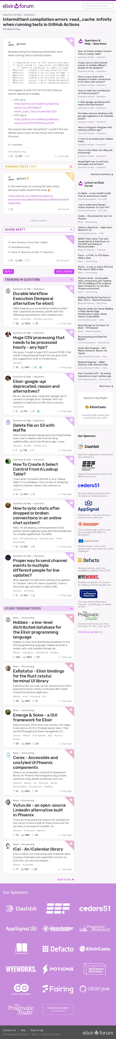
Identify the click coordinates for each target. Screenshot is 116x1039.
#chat (59, 538)
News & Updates (93, 331)
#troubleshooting (11, 29)
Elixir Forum (105, 386)
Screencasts (105, 379)
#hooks (54, 783)
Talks (101, 233)
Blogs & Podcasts (86, 250)
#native (58, 735)
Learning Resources (87, 233)
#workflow (26, 319)
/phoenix (17, 363)
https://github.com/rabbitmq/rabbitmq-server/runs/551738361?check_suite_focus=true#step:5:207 (37, 107)
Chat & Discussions (87, 199)
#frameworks (39, 735)
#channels (29, 591)
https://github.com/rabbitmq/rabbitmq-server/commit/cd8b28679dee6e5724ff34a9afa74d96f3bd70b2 (38, 200)
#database (28, 652)
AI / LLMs (102, 199)
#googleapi (18, 407)
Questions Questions (101, 174)
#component (35, 786)
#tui (44, 696)
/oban (16, 319)
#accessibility (20, 786)
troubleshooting (21, 247)
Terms (35, 1034)
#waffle (27, 446)
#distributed (42, 652)
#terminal (35, 696)
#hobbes (54, 652)
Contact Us (9, 1030)
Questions (29, 14)
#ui (35, 783)
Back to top (64, 879)
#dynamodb (19, 542)
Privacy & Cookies (50, 1034)
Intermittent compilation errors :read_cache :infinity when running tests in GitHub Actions (57, 22)
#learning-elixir (46, 538)
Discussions (104, 343)
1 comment (17, 144)
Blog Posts (102, 303)
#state (16, 739)
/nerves (17, 735)
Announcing (28, 617)
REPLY (8, 271)
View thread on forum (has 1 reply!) (29, 242)
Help (23, 1030)
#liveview (43, 783)
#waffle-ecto (40, 446)
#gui (50, 735)
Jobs (105, 357)
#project (41, 830)
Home (14, 252)
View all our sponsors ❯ (90, 632)
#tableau (48, 786)
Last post (64, 260)
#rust (25, 696)
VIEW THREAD (64, 271)
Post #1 (65, 209)
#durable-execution (43, 319)
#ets (15, 538)
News (16, 617)
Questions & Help (12, 14)
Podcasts (101, 250)
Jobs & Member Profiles (89, 357)
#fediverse (29, 830)
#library (17, 652)
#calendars (28, 865)
